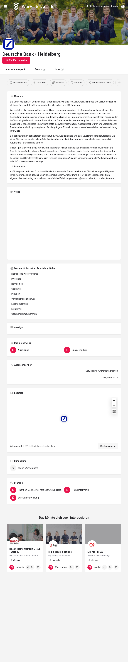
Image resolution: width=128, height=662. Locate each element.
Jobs (59, 69)
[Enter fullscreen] (114, 411)
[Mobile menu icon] (5, 6)
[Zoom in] (114, 400)
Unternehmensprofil (15, 69)
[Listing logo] (8, 44)
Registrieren (112, 6)
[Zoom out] (114, 405)
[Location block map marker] (64, 418)
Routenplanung (108, 446)
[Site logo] (33, 6)
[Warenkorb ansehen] (123, 6)
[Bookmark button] (38, 567)
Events (39, 69)
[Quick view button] (32, 567)
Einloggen (95, 6)
